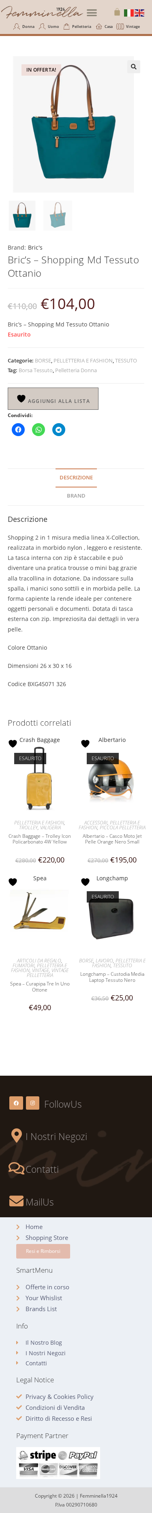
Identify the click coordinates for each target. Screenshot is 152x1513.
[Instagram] (33, 1103)
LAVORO (104, 960)
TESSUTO (126, 360)
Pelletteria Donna (76, 370)
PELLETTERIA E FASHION (83, 360)
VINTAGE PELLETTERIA (48, 973)
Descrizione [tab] (76, 477)
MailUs (40, 1201)
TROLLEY (28, 827)
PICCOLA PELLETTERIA (123, 827)
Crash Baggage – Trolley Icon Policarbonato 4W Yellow (40, 839)
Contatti (42, 1169)
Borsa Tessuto (36, 370)
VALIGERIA (50, 827)
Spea (40, 878)
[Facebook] (16, 1103)
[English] (140, 12)
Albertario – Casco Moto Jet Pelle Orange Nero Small (112, 839)
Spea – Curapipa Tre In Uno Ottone (40, 987)
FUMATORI (23, 965)
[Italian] (129, 12)
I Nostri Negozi (56, 1136)
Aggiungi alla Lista (58, 401)
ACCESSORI (95, 822)
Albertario (112, 740)
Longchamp (112, 878)
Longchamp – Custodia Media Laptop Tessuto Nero (112, 977)
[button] (91, 12)
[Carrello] (117, 11)
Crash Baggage (39, 740)
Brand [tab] (76, 495)
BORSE (43, 360)
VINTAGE (40, 970)
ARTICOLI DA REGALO (39, 960)
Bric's (35, 247)
